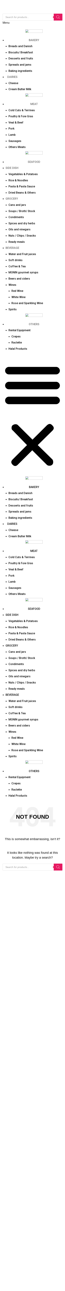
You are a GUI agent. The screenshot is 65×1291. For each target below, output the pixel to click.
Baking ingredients (20, 71)
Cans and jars (17, 205)
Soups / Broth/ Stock (21, 211)
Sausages (14, 141)
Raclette (16, 342)
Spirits (12, 309)
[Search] (58, 17)
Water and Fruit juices (22, 254)
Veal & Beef (15, 122)
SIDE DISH (12, 168)
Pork (11, 128)
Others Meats (17, 147)
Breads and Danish (20, 46)
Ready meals (16, 241)
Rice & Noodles (18, 180)
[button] (32, 415)
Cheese (13, 83)
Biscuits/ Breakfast (20, 52)
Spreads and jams (19, 64)
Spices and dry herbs (21, 223)
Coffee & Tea (17, 266)
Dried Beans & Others (22, 192)
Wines (12, 284)
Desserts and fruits (20, 58)
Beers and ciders (19, 278)
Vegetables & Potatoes (23, 174)
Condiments (16, 217)
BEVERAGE (12, 248)
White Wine (18, 297)
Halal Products (17, 348)
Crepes (16, 336)
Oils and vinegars (19, 229)
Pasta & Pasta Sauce (21, 186)
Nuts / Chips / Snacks (22, 235)
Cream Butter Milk (19, 89)
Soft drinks (15, 260)
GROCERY (12, 198)
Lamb (12, 134)
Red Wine (17, 291)
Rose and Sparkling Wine (27, 303)
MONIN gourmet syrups (23, 272)
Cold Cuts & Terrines (21, 110)
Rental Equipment (19, 330)
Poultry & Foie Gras (20, 116)
